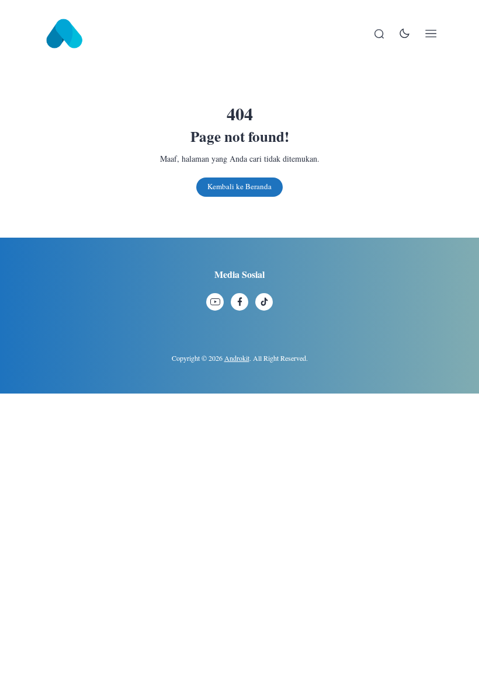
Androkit (236, 358)
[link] (215, 302)
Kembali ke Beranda (239, 186)
